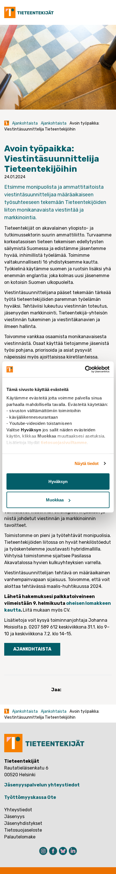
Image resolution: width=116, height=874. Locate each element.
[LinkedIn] (73, 851)
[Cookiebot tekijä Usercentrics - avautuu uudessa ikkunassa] (85, 369)
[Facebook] (53, 851)
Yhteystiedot (18, 809)
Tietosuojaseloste (23, 830)
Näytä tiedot (87, 463)
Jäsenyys (14, 816)
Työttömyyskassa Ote (30, 797)
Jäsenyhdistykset (23, 823)
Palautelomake (19, 837)
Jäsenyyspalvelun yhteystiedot (42, 785)
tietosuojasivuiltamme (64, 442)
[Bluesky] (63, 851)
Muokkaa (55, 499)
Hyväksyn (58, 481)
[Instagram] (43, 851)
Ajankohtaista (25, 123)
